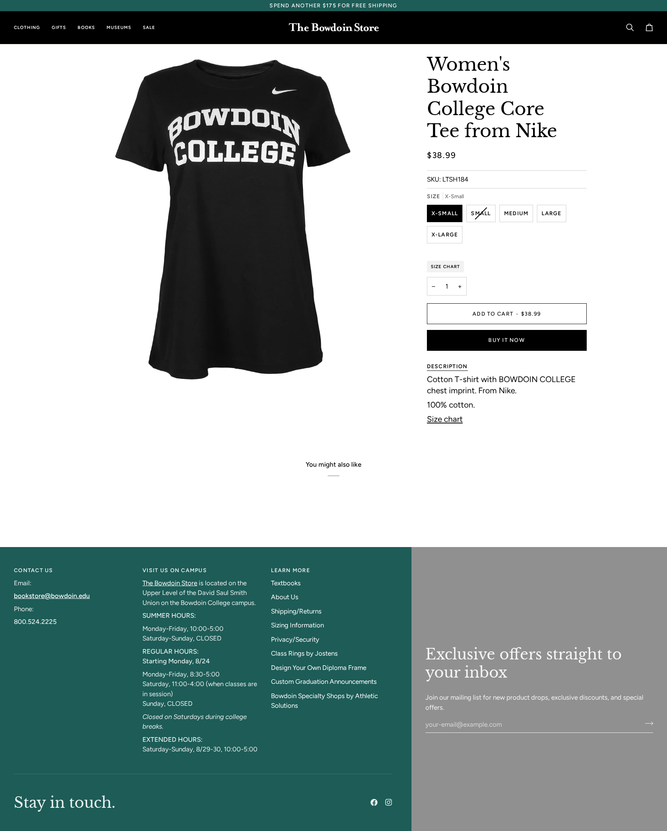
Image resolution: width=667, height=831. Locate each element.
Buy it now (506, 340)
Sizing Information (297, 625)
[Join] (646, 723)
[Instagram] (388, 802)
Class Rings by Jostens (304, 653)
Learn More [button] (290, 570)
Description (447, 366)
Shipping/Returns (296, 611)
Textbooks (286, 583)
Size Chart (445, 266)
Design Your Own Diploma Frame (318, 667)
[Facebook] (374, 802)
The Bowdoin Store (169, 583)
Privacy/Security (295, 639)
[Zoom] (82, 371)
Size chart (445, 419)
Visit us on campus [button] (174, 570)
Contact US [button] (33, 570)
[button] (30, 27)
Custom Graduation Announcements (324, 681)
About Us (284, 597)
